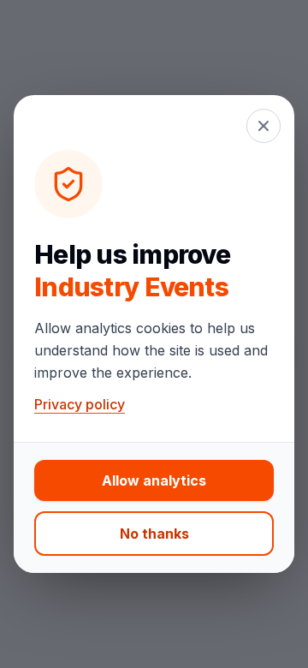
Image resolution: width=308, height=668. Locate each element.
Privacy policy (79, 404)
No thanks (154, 533)
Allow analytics (154, 480)
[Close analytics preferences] (263, 126)
